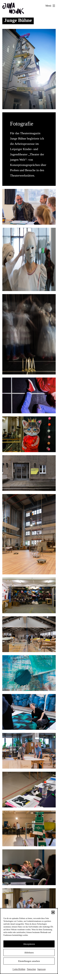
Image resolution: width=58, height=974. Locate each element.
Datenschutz (31, 969)
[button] (53, 912)
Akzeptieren (29, 944)
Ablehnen (29, 952)
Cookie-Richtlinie (19, 969)
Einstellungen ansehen (29, 961)
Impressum (41, 969)
